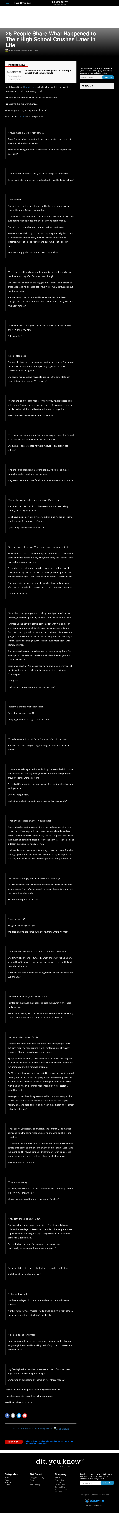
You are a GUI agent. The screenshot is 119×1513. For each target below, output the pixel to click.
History (7, 1485)
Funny (7, 1480)
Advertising (59, 1480)
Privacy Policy (60, 1485)
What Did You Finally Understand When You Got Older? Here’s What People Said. (49, 1442)
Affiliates (58, 1492)
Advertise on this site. (94, 1506)
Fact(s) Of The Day (37, 1478)
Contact (58, 1482)
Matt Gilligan (14, 50)
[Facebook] (96, 3)
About (57, 1478)
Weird (7, 1478)
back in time (30, 87)
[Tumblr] (109, 3)
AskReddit (21, 116)
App (31, 1482)
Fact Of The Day (22, 3)
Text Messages (35, 1485)
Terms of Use (60, 1487)
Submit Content (61, 1489)
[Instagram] (104, 3)
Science (8, 1482)
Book (32, 1480)
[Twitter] (100, 3)
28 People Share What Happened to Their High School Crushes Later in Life (48, 71)
